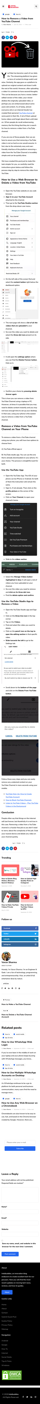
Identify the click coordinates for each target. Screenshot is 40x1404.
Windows (5, 1365)
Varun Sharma (7, 24)
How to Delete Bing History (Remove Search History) (9, 881)
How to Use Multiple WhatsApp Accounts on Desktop (19, 1074)
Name (4, 1207)
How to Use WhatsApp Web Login (17, 1043)
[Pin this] (15, 37)
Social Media (7, 1357)
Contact (5, 1313)
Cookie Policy (7, 1321)
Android (5, 1341)
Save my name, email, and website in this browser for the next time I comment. (19, 1245)
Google (4, 1345)
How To (5, 1349)
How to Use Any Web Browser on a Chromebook (20, 1104)
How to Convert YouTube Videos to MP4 (27, 907)
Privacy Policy (7, 1325)
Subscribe (20, 1148)
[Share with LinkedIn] (11, 37)
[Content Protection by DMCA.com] (12, 1375)
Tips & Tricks (6, 1361)
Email (4, 1218)
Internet (5, 1353)
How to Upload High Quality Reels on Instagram (28, 881)
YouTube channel (26, 113)
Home (4, 1304)
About (7, 1292)
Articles (6, 983)
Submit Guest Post (9, 1317)
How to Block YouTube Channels (18, 800)
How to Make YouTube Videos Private (10, 906)
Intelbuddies (13, 1394)
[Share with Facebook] (3, 37)
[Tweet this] (7, 37)
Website (5, 1229)
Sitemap (5, 1329)
